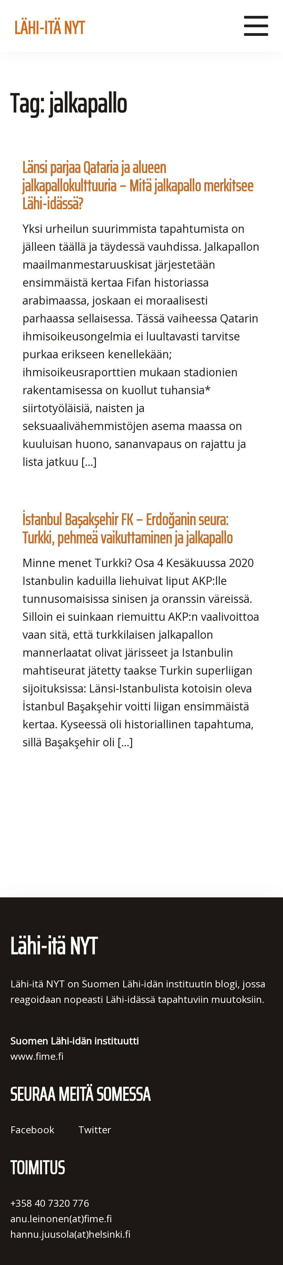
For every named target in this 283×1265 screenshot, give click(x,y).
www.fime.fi (37, 1056)
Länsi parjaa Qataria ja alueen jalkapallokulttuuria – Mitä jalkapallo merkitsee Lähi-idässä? (138, 185)
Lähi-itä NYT (49, 25)
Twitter (94, 1129)
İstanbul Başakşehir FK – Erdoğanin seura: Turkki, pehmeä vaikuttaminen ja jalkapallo (127, 528)
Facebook (32, 1129)
